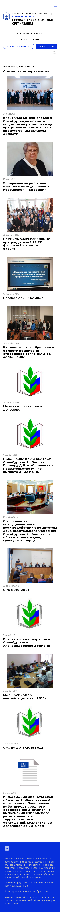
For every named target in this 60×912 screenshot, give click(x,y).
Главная (8, 67)
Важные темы (46, 46)
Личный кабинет (30, 40)
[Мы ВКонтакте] (7, 848)
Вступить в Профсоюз (30, 33)
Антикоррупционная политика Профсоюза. (27, 891)
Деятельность (25, 67)
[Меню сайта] (54, 6)
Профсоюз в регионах (18, 46)
